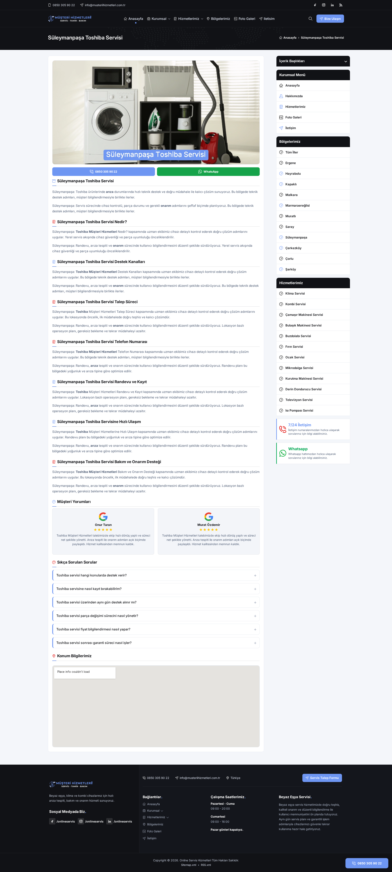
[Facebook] (315, 5)
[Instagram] (323, 5)
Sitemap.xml (188, 864)
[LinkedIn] (332, 5)
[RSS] (340, 5)
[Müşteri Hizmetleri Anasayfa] (70, 18)
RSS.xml (206, 864)
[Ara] (310, 18)
